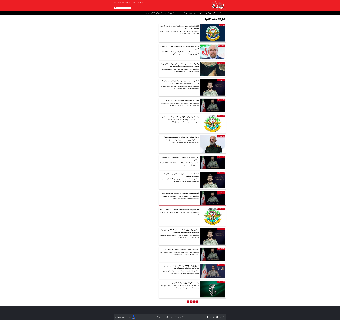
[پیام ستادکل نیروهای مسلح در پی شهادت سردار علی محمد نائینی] (212, 123)
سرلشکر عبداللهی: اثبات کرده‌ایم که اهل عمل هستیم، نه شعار (181, 137)
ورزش (190, 13)
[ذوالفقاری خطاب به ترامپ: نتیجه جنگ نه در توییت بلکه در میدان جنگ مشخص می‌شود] (212, 180)
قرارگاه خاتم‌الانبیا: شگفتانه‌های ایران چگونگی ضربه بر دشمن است (180, 193)
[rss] (223, 317)
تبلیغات (134, 2)
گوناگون (153, 13)
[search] (115, 8)
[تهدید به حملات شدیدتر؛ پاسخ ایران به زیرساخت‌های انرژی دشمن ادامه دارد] (212, 162)
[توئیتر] (209, 317)
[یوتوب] (213, 317)
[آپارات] (206, 317)
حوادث (177, 13)
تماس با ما (142, 2)
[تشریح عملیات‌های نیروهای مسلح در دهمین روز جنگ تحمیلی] (212, 254)
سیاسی (214, 13)
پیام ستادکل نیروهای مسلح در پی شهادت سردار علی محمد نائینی (180, 117)
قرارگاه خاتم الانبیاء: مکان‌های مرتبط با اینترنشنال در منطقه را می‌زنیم (179, 210)
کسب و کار (159, 13)
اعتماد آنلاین (163, 317)
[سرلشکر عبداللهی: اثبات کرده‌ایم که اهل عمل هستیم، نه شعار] (212, 144)
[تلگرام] (216, 317)
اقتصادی (202, 13)
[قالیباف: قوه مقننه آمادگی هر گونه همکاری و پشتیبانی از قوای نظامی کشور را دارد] (212, 52)
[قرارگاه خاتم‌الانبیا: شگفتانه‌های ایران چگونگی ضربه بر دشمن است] (212, 198)
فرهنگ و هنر (184, 13)
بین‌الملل (208, 13)
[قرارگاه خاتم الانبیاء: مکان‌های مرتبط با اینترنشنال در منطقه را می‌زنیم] (212, 216)
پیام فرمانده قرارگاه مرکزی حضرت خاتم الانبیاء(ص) (184, 283)
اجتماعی (196, 13)
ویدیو (147, 13)
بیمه (165, 13)
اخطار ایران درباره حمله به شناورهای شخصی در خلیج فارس (182, 100)
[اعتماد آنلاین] (218, 6)
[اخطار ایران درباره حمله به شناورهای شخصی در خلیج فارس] (212, 105)
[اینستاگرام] (219, 317)
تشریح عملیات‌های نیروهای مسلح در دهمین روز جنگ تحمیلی (181, 249)
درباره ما (138, 2)
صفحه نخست (221, 13)
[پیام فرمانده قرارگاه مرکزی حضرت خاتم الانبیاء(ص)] (212, 289)
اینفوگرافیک (171, 13)
